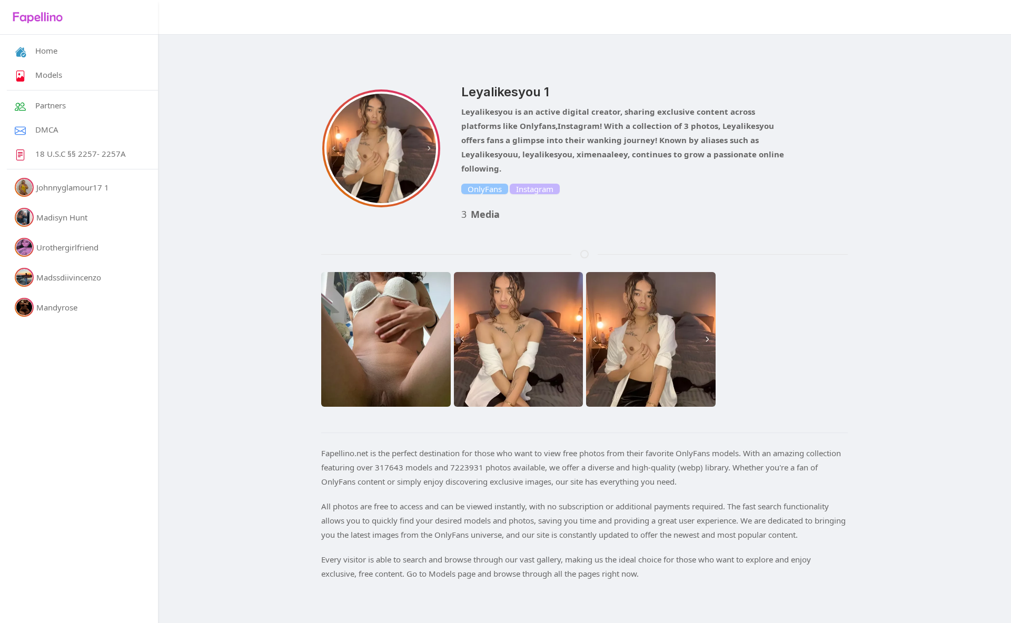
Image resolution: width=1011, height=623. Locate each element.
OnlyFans (485, 189)
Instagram (534, 189)
